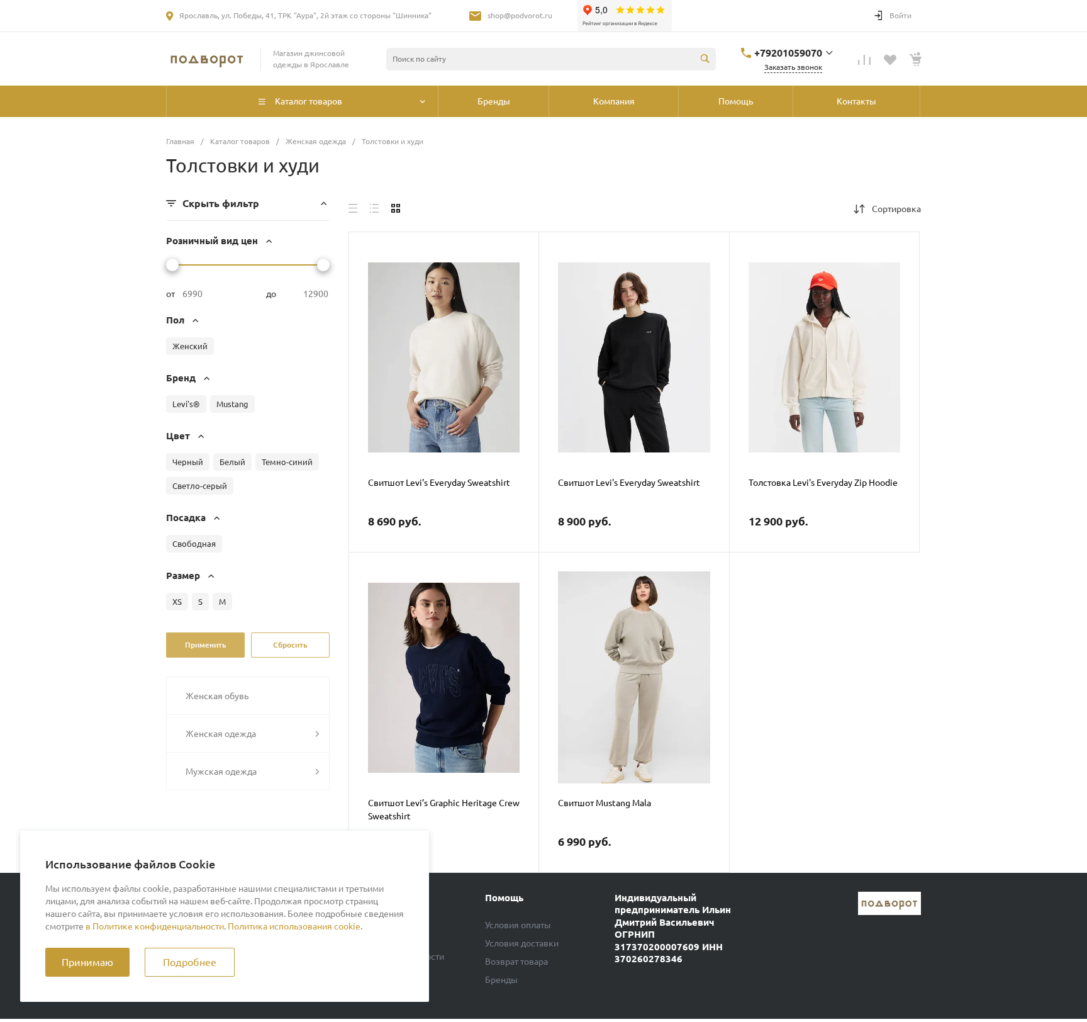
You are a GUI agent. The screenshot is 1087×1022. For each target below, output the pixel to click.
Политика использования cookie (294, 926)
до (271, 293)
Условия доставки (522, 943)
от (170, 293)
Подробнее (189, 962)
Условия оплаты (518, 925)
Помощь (504, 897)
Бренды (501, 980)
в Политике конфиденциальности (155, 926)
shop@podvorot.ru (520, 15)
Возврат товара (516, 962)
